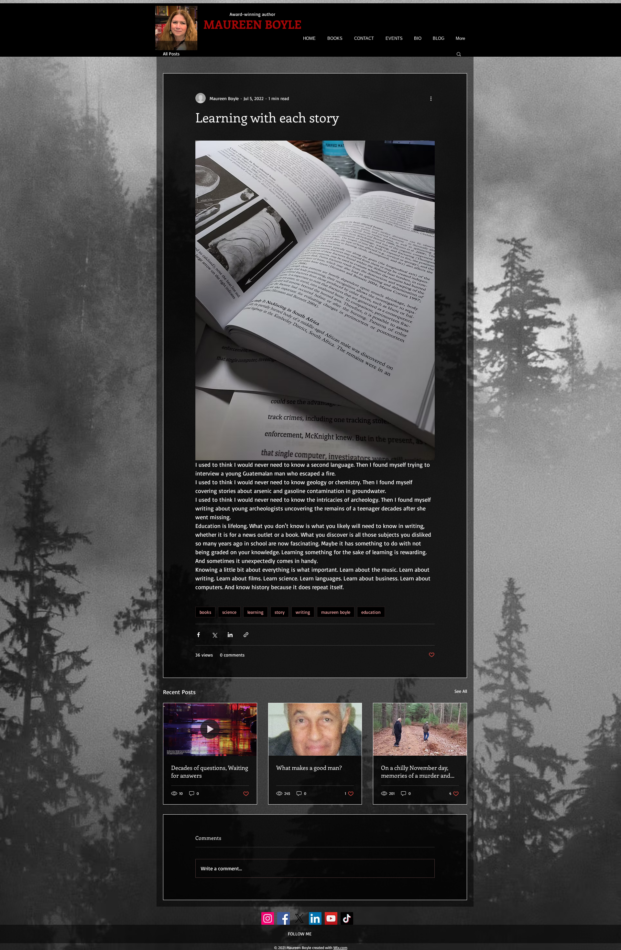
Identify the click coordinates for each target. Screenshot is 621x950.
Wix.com (340, 947)
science (229, 612)
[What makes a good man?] (315, 729)
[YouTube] (331, 918)
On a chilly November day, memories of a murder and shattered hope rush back (415, 771)
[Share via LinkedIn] (230, 635)
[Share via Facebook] (198, 635)
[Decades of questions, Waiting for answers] (210, 729)
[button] (459, 53)
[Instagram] (267, 918)
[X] (299, 918)
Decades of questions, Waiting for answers (209, 771)
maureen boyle (335, 612)
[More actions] (431, 98)
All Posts (171, 53)
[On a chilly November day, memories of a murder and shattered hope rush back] (420, 729)
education (371, 612)
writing (303, 612)
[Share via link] (246, 635)
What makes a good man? (309, 768)
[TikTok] (347, 918)
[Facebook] (283, 918)
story (280, 612)
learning (255, 612)
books (205, 612)
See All (460, 691)
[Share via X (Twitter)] (214, 635)
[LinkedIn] (315, 918)
